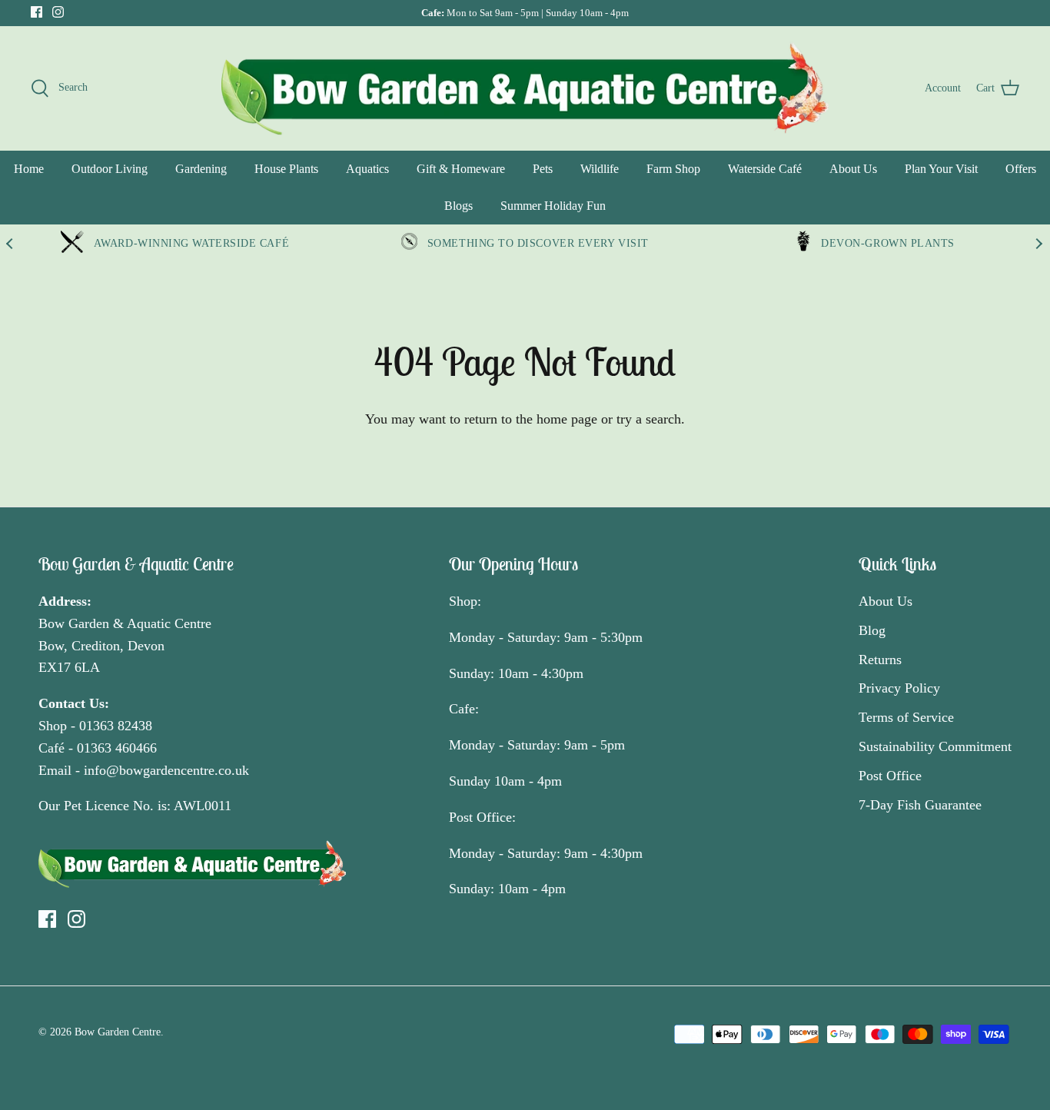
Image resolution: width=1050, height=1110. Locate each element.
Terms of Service (906, 717)
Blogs (458, 205)
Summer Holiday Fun (553, 205)
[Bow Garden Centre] (525, 88)
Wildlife (599, 168)
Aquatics (367, 168)
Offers (1020, 168)
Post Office (890, 775)
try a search (648, 419)
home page (567, 419)
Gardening (201, 168)
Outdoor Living (109, 168)
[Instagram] (58, 12)
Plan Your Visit (941, 168)
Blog (872, 630)
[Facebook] (36, 12)
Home (29, 168)
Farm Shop (673, 168)
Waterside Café (765, 168)
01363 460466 (117, 748)
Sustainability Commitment (935, 746)
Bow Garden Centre (118, 1032)
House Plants (286, 168)
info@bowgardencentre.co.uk (166, 770)
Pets (543, 168)
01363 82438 (115, 725)
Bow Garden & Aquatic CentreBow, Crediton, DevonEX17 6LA (124, 646)
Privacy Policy (899, 688)
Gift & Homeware (461, 168)
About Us (853, 168)
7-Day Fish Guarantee (920, 805)
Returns (880, 659)
